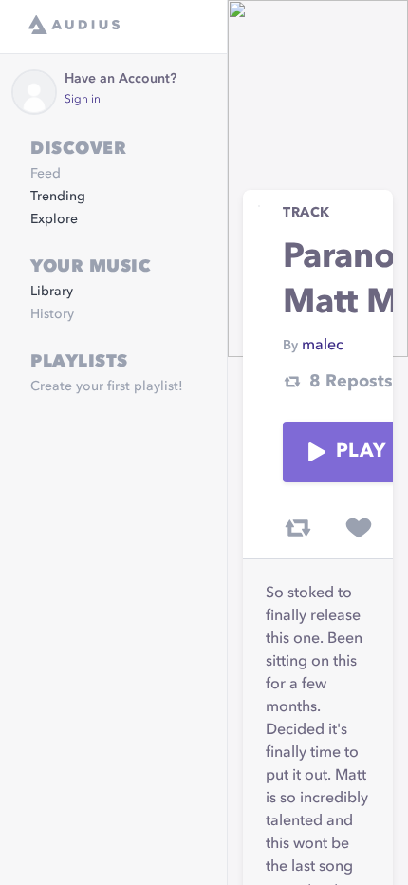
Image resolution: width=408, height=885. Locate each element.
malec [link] (322, 345)
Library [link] (51, 291)
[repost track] (298, 528)
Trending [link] (57, 196)
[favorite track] (358, 528)
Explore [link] (54, 219)
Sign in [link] (83, 99)
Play (360, 451)
